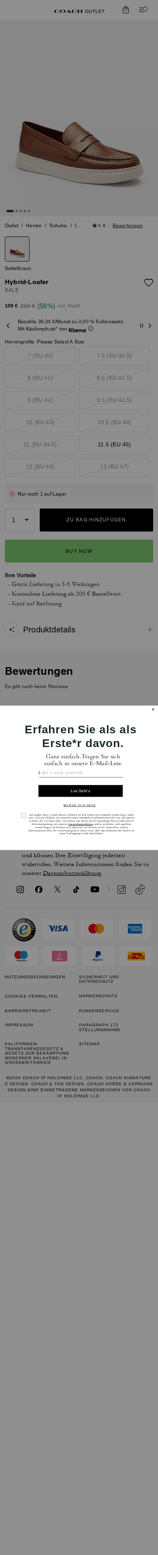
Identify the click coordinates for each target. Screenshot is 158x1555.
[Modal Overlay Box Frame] (79, 777)
